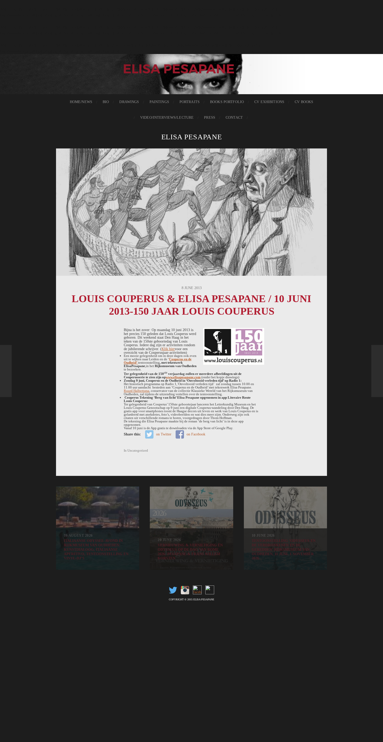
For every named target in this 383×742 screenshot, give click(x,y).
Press (209, 117)
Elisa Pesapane (191, 137)
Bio (106, 102)
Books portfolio (227, 102)
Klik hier (168, 349)
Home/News (81, 102)
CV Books (304, 102)
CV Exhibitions (269, 102)
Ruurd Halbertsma (136, 391)
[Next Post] (377, 371)
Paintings (159, 102)
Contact (234, 117)
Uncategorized (137, 450)
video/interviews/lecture (167, 117)
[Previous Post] (6, 371)
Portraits (190, 102)
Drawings (129, 102)
